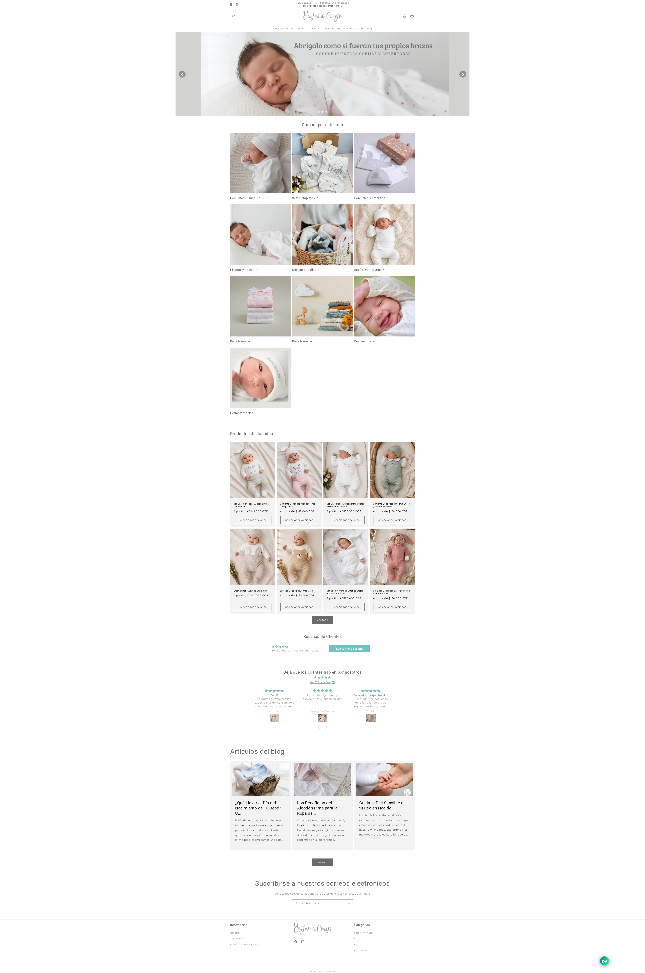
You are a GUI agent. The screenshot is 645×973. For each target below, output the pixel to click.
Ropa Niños (300, 341)
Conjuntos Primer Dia (245, 198)
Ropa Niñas (238, 341)
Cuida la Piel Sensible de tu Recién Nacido (382, 805)
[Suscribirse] (349, 903)
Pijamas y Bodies (242, 269)
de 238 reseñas (320, 682)
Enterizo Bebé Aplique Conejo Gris (251, 591)
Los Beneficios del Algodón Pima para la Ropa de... (317, 808)
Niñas (357, 938)
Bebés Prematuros (367, 269)
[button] (234, 16)
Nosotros (235, 932)
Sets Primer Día (363, 932)
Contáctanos (237, 938)
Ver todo (322, 619)
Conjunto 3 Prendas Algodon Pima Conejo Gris (251, 505)
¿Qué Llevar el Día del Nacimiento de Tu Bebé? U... (258, 808)
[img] (322, 677)
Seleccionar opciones (253, 519)
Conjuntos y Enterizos (369, 198)
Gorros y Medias (241, 413)
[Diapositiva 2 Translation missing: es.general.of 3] (322, 112)
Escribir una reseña (349, 648)
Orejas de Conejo (326, 971)
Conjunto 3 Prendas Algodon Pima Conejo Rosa (297, 505)
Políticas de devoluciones (244, 944)
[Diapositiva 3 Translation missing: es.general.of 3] (326, 112)
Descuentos (362, 341)
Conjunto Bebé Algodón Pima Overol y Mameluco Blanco (345, 505)
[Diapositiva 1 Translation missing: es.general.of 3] (319, 112)
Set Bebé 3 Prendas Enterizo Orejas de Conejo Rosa (391, 592)
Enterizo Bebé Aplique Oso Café (296, 591)
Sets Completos (303, 198)
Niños (357, 944)
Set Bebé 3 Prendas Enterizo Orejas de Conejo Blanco (345, 592)
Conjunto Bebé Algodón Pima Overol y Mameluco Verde (391, 505)
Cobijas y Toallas (304, 269)
